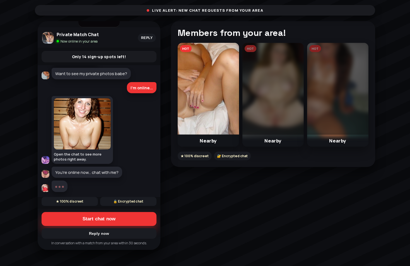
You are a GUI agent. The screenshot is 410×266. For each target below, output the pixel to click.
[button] (208, 95)
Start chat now (99, 218)
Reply (147, 38)
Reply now (99, 233)
